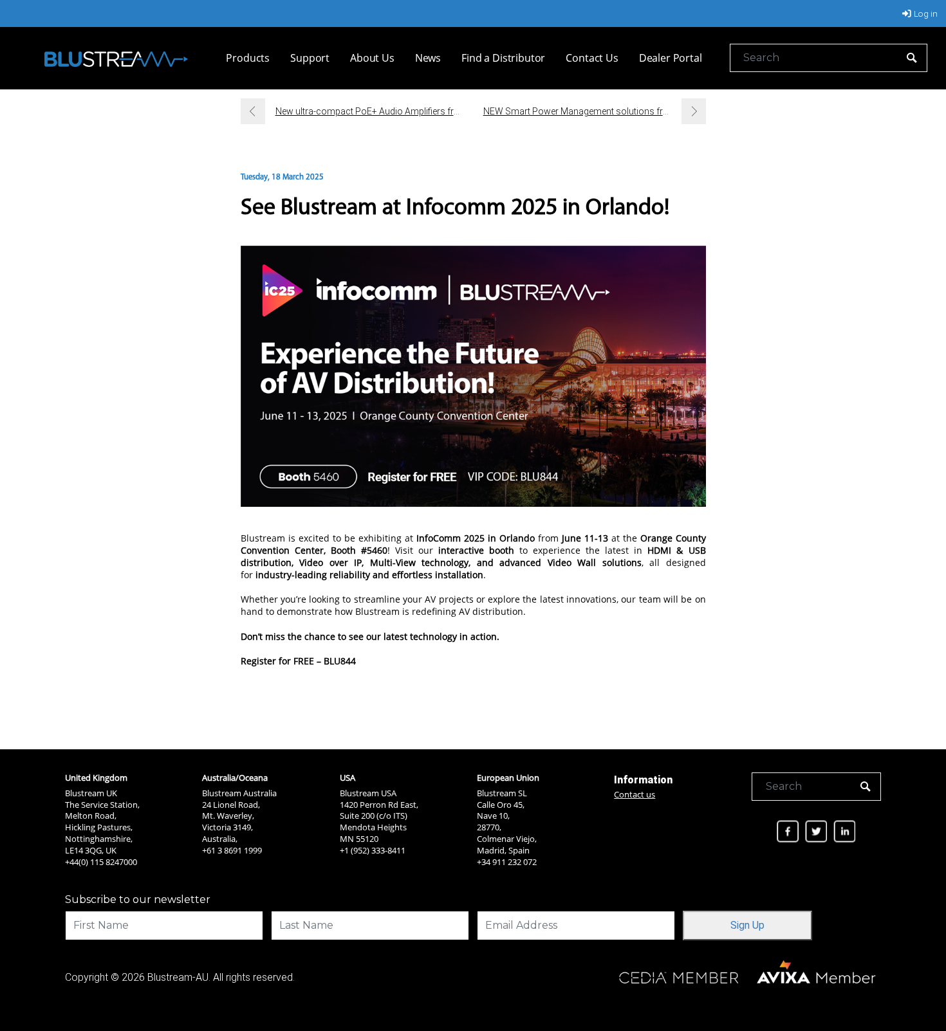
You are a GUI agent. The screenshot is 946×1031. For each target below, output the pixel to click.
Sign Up (747, 925)
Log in (926, 13)
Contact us (634, 794)
